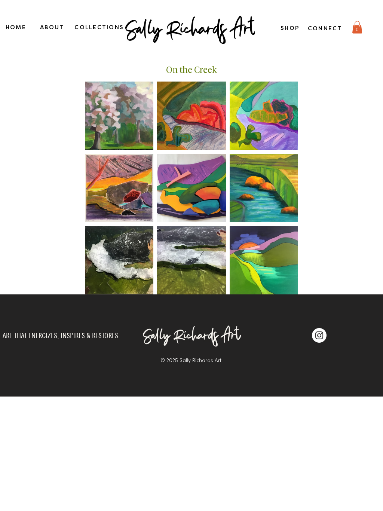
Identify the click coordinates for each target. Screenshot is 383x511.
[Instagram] (319, 335)
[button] (357, 27)
